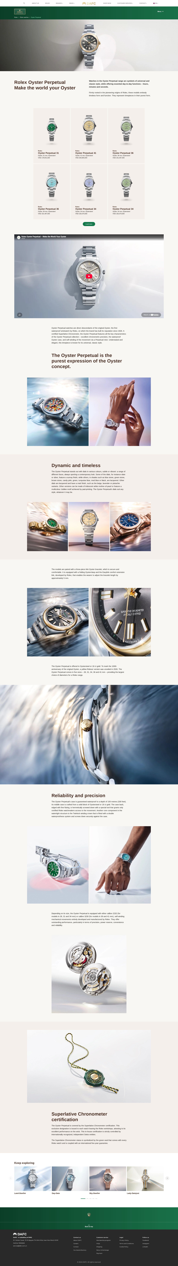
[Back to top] (89, 1225)
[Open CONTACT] (146, 3)
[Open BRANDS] (62, 3)
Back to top (89, 1226)
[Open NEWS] (74, 3)
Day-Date (56, 1193)
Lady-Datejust (133, 1193)
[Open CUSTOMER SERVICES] (132, 3)
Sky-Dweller (94, 1193)
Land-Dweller (20, 1193)
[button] (24, 3)
